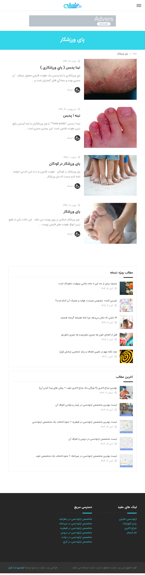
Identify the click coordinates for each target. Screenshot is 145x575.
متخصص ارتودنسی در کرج (77, 542)
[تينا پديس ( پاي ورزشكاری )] (110, 79)
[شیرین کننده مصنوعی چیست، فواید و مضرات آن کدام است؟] (126, 305)
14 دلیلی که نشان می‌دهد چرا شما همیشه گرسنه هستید (88, 318)
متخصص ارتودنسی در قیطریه (76, 528)
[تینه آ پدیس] (110, 127)
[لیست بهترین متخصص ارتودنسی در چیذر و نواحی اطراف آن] (126, 409)
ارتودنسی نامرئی (128, 519)
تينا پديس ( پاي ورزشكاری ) (60, 67)
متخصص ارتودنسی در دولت (76, 537)
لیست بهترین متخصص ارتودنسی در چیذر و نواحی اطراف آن (86, 405)
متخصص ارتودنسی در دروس (76, 533)
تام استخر (132, 533)
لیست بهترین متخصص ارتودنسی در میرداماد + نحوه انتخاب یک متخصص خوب (76, 456)
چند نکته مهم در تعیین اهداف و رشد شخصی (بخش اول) (88, 352)
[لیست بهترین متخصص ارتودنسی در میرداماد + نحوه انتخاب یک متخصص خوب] (126, 460)
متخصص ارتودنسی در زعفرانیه (75, 519)
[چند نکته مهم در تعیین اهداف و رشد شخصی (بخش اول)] (126, 356)
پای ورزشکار (72, 211)
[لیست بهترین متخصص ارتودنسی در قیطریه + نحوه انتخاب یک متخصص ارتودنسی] (126, 426)
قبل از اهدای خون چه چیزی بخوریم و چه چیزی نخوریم (89, 335)
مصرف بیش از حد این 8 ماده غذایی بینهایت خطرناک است (87, 284)
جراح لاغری (131, 528)
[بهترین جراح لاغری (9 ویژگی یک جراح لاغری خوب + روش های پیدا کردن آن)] (126, 392)
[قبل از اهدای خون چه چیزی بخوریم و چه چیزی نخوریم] (126, 339)
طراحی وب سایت (47, 568)
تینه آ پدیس (71, 115)
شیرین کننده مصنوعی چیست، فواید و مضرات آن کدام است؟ (86, 301)
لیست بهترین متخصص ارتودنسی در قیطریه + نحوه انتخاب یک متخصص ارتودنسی (74, 422)
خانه (135, 53)
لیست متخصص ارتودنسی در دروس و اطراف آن (93, 439)
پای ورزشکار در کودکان (64, 163)
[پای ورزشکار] (110, 223)
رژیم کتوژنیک (130, 523)
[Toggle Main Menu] (139, 5)
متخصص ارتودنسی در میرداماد (75, 523)
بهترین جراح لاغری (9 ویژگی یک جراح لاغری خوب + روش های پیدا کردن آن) (78, 388)
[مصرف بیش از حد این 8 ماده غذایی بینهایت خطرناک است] (126, 288)
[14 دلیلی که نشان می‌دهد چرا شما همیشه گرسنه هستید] (126, 322)
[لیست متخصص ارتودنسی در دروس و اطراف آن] (126, 443)
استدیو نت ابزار (16, 568)
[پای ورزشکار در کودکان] (110, 175)
